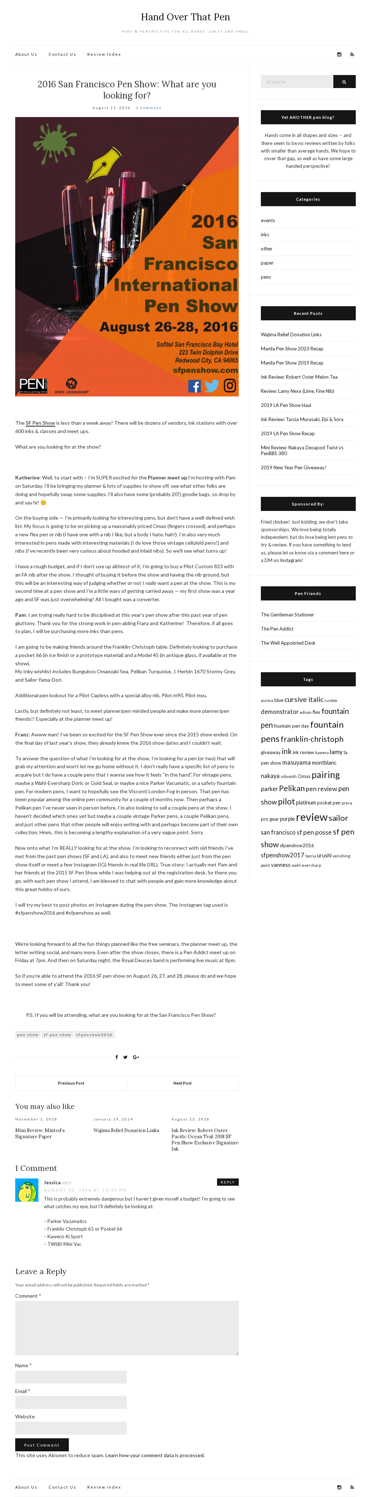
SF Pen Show (40, 423)
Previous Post (71, 1083)
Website (25, 1416)
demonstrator (280, 711)
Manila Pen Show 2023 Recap (292, 349)
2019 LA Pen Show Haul (286, 405)
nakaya (270, 775)
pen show (28, 1034)
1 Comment (149, 107)
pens (266, 277)
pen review (321, 789)
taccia (310, 855)
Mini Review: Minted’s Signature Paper (40, 1133)
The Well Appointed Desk (288, 643)
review (312, 816)
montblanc (324, 762)
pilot (286, 801)
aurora (267, 700)
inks (265, 234)
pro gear (270, 819)
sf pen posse (314, 832)
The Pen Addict (277, 629)
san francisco (278, 832)
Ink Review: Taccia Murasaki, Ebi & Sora (302, 419)
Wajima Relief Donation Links (126, 1130)
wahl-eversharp (306, 865)
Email (22, 1391)
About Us (26, 54)
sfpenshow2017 (282, 855)
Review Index (104, 54)
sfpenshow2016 (94, 1034)
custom (331, 700)
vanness (281, 864)
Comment (28, 1296)
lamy (336, 752)
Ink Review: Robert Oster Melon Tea (299, 377)
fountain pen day (291, 726)
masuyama (296, 762)
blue (278, 700)
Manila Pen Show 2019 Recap (292, 363)
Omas (304, 776)
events (268, 220)
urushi (324, 855)
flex (316, 712)
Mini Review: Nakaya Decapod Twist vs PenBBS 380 (302, 450)
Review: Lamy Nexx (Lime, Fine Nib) (297, 391)
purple (287, 818)
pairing (326, 774)
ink (287, 751)
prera (347, 803)
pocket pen (329, 803)
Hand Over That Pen (185, 17)
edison (306, 712)
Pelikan (292, 788)
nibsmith (289, 776)
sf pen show (57, 1034)
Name (23, 1365)
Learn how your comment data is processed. (155, 1455)
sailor (338, 818)
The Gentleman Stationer (287, 614)
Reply (228, 1182)
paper (267, 263)
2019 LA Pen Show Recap (288, 433)
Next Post (183, 1083)
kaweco (322, 752)
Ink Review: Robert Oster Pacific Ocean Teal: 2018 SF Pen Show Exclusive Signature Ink (204, 1139)
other (266, 248)
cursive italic (304, 699)
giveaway (271, 752)
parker (269, 788)
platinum (306, 802)
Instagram (290, 560)
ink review (303, 752)
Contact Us (62, 54)
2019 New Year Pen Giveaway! (293, 467)
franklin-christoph (311, 739)
